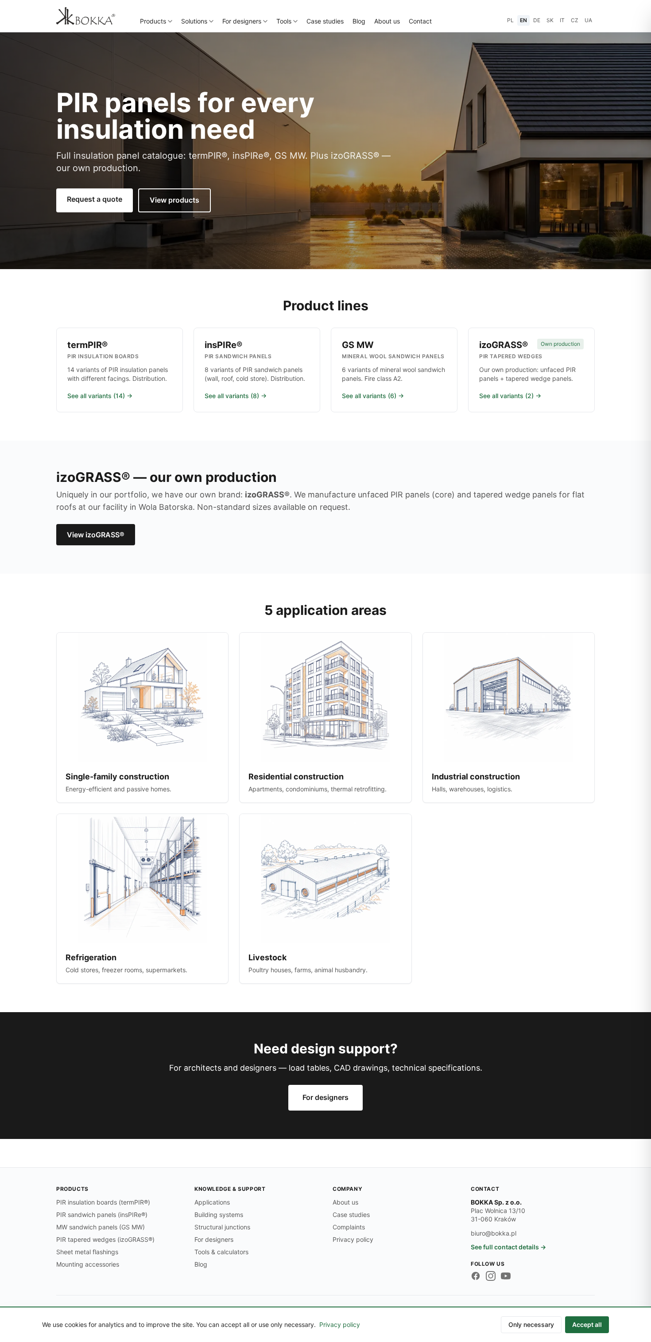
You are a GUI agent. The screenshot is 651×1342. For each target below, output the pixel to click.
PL (510, 20)
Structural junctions (222, 1227)
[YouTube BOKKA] (506, 1276)
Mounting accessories (87, 1264)
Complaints (349, 1227)
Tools (283, 21)
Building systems (218, 1214)
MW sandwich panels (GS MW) (100, 1227)
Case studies (325, 21)
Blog (359, 21)
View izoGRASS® (95, 534)
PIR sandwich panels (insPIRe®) (101, 1214)
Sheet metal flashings (87, 1252)
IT (562, 20)
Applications (212, 1202)
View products (174, 200)
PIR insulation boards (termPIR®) (103, 1202)
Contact (420, 21)
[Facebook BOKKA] (475, 1276)
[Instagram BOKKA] (491, 1276)
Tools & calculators (221, 1252)
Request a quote (94, 199)
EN (523, 20)
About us (387, 21)
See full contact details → (508, 1247)
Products (153, 21)
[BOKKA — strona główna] (85, 16)
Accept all (587, 1324)
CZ (574, 20)
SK (550, 20)
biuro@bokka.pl (493, 1233)
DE (536, 20)
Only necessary (531, 1324)
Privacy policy (353, 1239)
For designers (241, 21)
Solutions (194, 21)
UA (588, 20)
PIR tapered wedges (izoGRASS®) (105, 1239)
